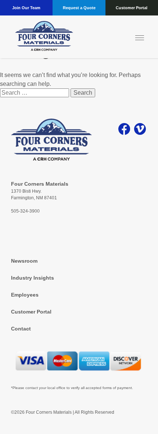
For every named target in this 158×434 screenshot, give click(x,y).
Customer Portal (131, 8)
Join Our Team (26, 8)
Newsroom (24, 261)
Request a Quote (79, 8)
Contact (21, 329)
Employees (25, 295)
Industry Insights (32, 278)
